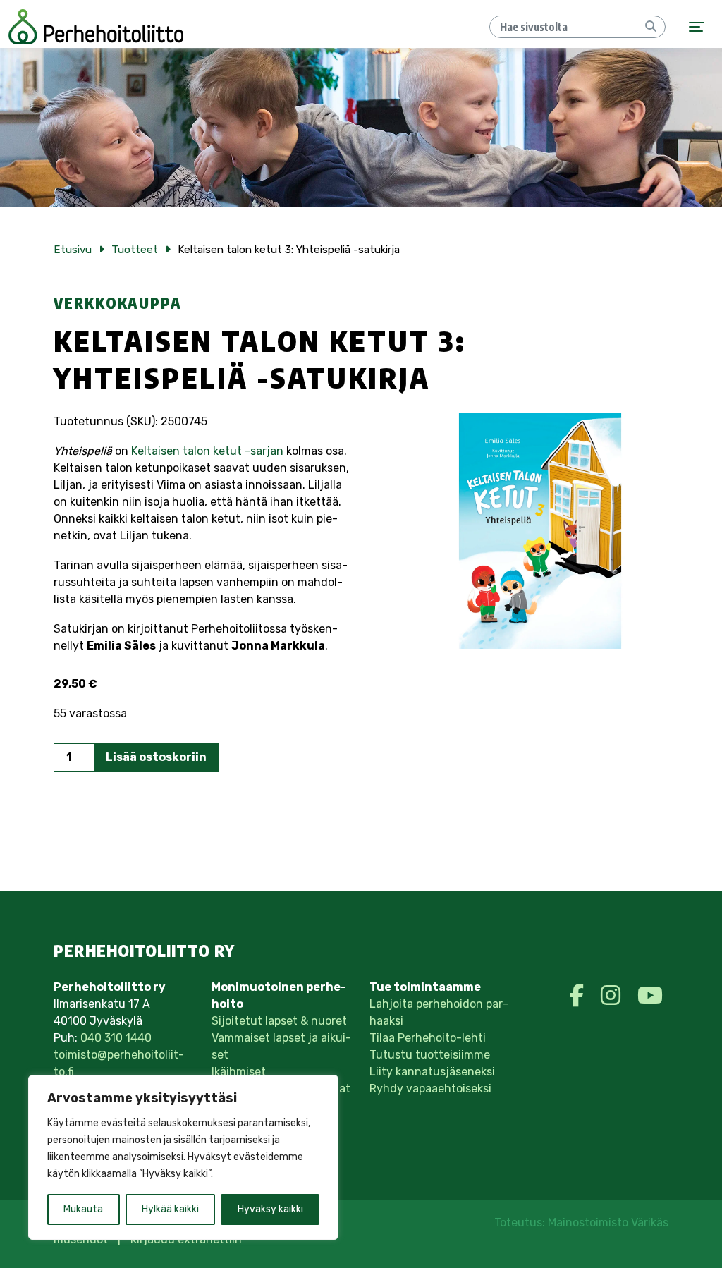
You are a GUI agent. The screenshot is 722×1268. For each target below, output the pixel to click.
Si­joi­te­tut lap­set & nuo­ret (279, 1021)
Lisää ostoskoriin (156, 757)
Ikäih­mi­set (239, 1071)
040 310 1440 (116, 1037)
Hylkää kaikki (170, 1209)
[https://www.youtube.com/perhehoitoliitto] (650, 995)
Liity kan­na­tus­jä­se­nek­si (432, 1071)
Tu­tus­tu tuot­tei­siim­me (429, 1054)
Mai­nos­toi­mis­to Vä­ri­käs (608, 1222)
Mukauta (83, 1209)
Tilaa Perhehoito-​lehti (427, 1037)
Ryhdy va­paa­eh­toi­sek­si (430, 1088)
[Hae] (651, 26)
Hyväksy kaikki (270, 1209)
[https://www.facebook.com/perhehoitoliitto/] (579, 995)
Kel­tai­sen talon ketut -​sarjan (207, 451)
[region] (183, 1157)
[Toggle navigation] (697, 27)
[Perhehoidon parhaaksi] (95, 27)
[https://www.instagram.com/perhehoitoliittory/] (613, 995)
